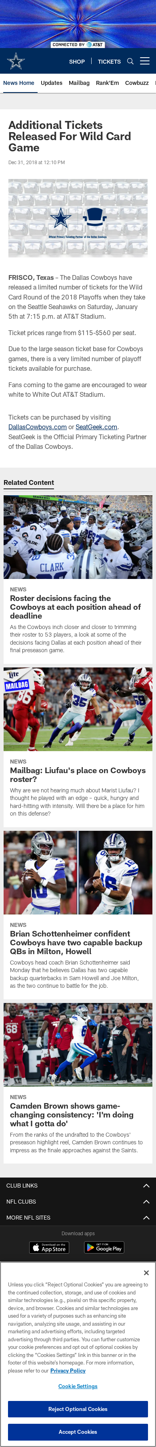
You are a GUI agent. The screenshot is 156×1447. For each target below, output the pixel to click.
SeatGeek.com (96, 426)
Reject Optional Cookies (78, 1409)
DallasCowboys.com (37, 426)
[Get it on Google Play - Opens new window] (104, 1251)
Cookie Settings (78, 1386)
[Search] (130, 61)
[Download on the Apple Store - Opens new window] (49, 1248)
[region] (78, 1354)
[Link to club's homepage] (16, 57)
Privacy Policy (68, 1370)
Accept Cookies (78, 1432)
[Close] (146, 1273)
